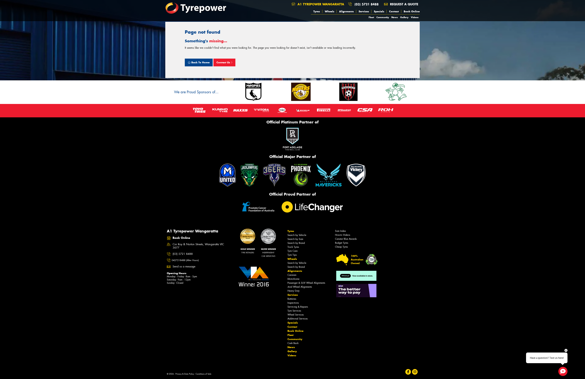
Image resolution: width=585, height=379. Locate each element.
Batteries (291, 298)
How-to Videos (342, 235)
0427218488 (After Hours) (185, 260)
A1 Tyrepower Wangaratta (320, 4)
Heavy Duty (293, 290)
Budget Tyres (341, 242)
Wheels (329, 11)
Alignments (346, 11)
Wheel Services (295, 314)
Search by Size (295, 239)
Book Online (412, 11)
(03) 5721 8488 (367, 4)
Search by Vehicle (296, 235)
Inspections (293, 302)
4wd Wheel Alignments (299, 286)
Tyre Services (294, 310)
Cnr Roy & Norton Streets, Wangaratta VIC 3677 (198, 246)
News (394, 17)
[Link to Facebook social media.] (408, 372)
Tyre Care (292, 251)
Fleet (371, 17)
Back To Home (200, 62)
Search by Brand (296, 243)
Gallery (404, 17)
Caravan (291, 275)
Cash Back (293, 343)
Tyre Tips (292, 254)
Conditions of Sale (203, 374)
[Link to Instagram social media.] (415, 372)
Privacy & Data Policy (185, 374)
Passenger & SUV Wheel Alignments (306, 282)
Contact (394, 11)
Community (382, 17)
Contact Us (223, 62)
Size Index (340, 231)
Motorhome (293, 279)
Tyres (316, 11)
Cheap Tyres (341, 246)
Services (364, 11)
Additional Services (297, 318)
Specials (379, 11)
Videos (414, 17)
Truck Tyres (293, 247)
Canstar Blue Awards (346, 238)
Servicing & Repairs (297, 306)
